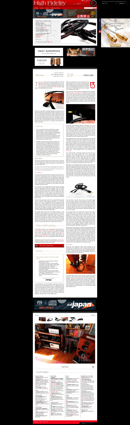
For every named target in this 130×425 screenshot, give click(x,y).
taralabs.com (39, 172)
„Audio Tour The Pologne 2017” (76, 92)
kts (47, 421)
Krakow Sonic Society (55, 8)
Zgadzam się (104, 3)
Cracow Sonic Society (42, 85)
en (89, 0)
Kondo (73, 222)
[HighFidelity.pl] (49, 108)
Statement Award (55, 86)
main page (36, 8)
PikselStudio (83, 423)
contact (47, 8)
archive (41, 8)
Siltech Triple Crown (39, 230)
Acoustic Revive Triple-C (50, 230)
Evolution (42, 82)
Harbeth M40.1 (45, 235)
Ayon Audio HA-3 (60, 239)
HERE (43, 381)
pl (84, 0)
